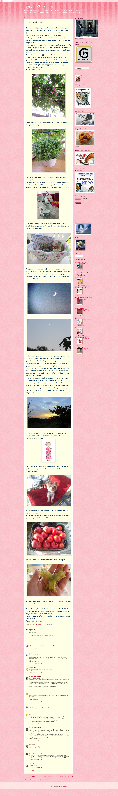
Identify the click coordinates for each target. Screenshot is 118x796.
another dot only (86, 263)
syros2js (30, 653)
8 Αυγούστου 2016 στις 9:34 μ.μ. (35, 648)
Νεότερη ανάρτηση (29, 776)
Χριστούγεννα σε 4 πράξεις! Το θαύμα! (86, 310)
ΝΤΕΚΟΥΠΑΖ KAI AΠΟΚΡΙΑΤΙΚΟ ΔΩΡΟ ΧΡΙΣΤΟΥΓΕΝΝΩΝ (87, 340)
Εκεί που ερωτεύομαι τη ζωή (83, 272)
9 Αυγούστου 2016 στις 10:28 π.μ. (36, 723)
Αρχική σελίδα (47, 776)
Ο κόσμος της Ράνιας (33, 752)
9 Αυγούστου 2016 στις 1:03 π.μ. (35, 701)
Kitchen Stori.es (80, 277)
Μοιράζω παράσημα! (87, 319)
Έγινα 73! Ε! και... (40, 6)
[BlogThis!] (49, 624)
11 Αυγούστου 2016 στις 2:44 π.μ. (36, 759)
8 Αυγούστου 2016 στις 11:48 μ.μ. (36, 688)
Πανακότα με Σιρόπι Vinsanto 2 (87, 279)
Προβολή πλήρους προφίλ (86, 77)
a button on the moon (81, 318)
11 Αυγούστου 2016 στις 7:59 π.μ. (36, 767)
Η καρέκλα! (85, 299)
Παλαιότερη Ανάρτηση (66, 776)
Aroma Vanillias (80, 347)
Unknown (31, 667)
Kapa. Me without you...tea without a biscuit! (84, 298)
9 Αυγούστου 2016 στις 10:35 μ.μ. (36, 740)
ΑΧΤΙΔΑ (31, 644)
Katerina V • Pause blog (34, 676)
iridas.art (79, 327)
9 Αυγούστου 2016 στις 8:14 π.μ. (35, 708)
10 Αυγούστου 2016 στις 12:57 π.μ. (36, 747)
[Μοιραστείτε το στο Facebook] (51, 624)
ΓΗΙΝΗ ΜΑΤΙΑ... (80, 308)
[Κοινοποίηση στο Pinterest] (53, 624)
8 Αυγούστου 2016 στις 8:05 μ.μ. (35, 639)
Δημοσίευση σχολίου (32, 770)
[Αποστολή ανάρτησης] (45, 624)
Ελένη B (31, 744)
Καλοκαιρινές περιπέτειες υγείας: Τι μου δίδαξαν (84, 273)
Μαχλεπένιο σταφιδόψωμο (85, 349)
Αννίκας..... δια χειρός (82, 287)
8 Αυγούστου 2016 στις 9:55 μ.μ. (35, 672)
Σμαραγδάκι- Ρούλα (33, 727)
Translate (84, 70)
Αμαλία (31, 713)
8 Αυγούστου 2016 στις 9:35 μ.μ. (35, 663)
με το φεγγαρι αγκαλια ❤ (83, 262)
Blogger (65, 786)
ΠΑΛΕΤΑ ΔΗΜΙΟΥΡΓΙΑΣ (82, 337)
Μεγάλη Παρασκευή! (87, 288)
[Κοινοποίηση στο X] (50, 624)
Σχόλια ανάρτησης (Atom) (35, 779)
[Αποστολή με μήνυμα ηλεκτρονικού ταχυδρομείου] (47, 624)
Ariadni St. (31, 692)
